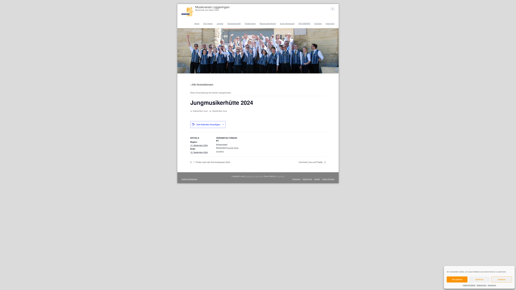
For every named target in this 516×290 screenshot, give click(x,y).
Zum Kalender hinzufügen (208, 124)
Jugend (220, 24)
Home (196, 24)
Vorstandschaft (234, 24)
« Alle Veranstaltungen (201, 84)
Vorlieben (501, 279)
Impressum (492, 285)
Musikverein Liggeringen (212, 7)
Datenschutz (481, 285)
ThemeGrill (280, 176)
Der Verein (208, 24)
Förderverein (250, 24)
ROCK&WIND (304, 24)
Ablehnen (479, 279)
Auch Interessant (287, 24)
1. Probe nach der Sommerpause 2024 (211, 162)
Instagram (330, 24)
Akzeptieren (457, 279)
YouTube (318, 24)
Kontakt (317, 179)
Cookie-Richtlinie (469, 285)
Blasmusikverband (268, 24)
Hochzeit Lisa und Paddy (311, 162)
